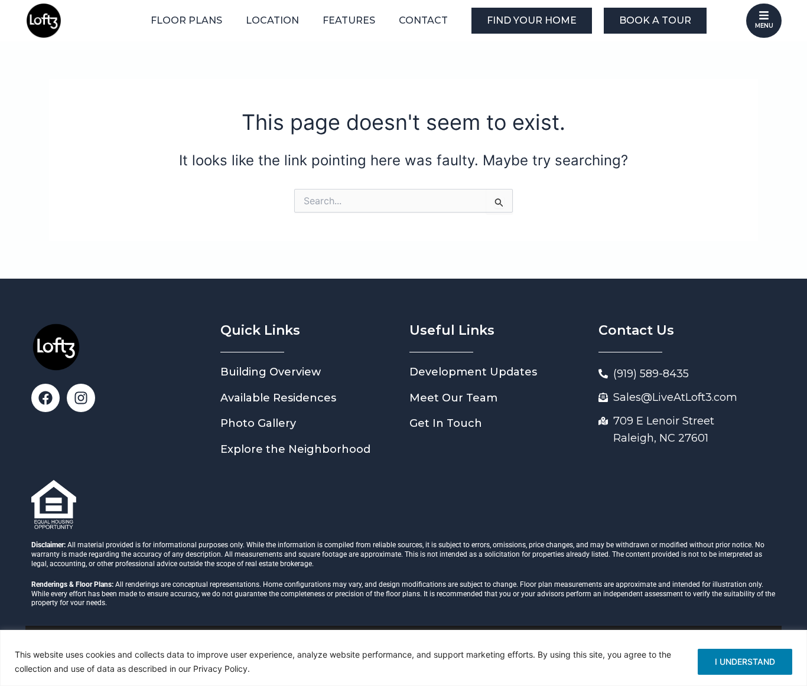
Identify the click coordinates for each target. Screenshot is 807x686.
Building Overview (270, 371)
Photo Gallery (258, 423)
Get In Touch (445, 423)
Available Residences (278, 397)
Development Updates (473, 371)
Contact (423, 20)
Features (349, 20)
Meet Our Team (453, 397)
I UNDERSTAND (745, 661)
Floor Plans (186, 20)
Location (272, 20)
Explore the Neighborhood (295, 449)
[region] (403, 658)
